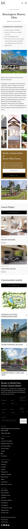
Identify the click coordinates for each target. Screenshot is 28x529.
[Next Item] (23, 131)
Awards (3, 451)
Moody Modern (5, 492)
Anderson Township (6, 474)
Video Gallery (4, 490)
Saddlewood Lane (5, 495)
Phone (12, 400)
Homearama (4, 482)
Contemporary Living (6, 507)
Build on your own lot (6, 484)
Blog (2, 453)
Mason (3, 479)
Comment (3, 417)
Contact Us (4, 456)
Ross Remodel (4, 512)
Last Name (4, 409)
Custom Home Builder (6, 441)
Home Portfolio (5, 448)
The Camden (4, 505)
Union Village (4, 462)
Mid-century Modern (6, 500)
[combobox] (23, 403)
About (2, 438)
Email (12, 409)
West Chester (4, 477)
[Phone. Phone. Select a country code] (13, 403)
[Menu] (26, 3)
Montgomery (4, 472)
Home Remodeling (5, 446)
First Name (4, 400)
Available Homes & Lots (7, 443)
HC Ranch (3, 497)
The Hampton (4, 502)
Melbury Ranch (5, 510)
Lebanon (3, 469)
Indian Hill (3, 464)
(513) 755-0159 (5, 433)
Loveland (3, 467)
